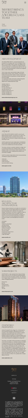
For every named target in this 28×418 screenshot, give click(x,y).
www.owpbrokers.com (7, 357)
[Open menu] (25, 2)
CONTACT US (14, 375)
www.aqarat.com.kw (6, 165)
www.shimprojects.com (7, 291)
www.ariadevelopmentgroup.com (9, 97)
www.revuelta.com (6, 237)
